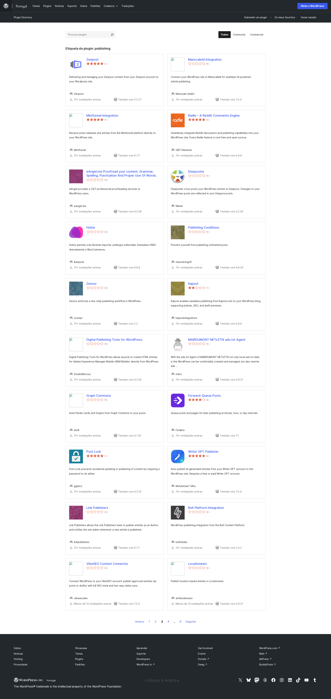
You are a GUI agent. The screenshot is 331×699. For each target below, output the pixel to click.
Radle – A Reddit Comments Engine (214, 115)
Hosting (18, 658)
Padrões (80, 664)
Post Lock (93, 451)
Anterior (139, 621)
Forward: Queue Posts (204, 395)
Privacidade (20, 664)
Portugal (51, 680)
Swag (202, 664)
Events (202, 653)
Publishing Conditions (203, 227)
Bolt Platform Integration (206, 508)
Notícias (18, 653)
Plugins (79, 658)
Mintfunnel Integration (102, 115)
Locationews (197, 564)
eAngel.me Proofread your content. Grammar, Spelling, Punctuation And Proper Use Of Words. (121, 173)
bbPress (265, 658)
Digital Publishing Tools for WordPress (114, 339)
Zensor (91, 283)
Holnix (90, 227)
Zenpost (92, 59)
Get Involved (205, 648)
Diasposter (196, 171)
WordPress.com (269, 648)
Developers (143, 658)
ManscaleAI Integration (205, 59)
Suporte (141, 653)
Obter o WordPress (312, 5)
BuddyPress (267, 664)
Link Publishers (97, 508)
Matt (263, 653)
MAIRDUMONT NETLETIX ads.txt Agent (216, 339)
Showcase (81, 648)
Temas (79, 653)
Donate (203, 658)
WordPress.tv (146, 664)
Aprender (142, 648)
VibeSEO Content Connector (107, 564)
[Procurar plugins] (112, 34)
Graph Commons (98, 395)
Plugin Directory (23, 17)
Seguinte (190, 621)
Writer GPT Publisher (203, 451)
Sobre (17, 648)
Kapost (193, 283)
